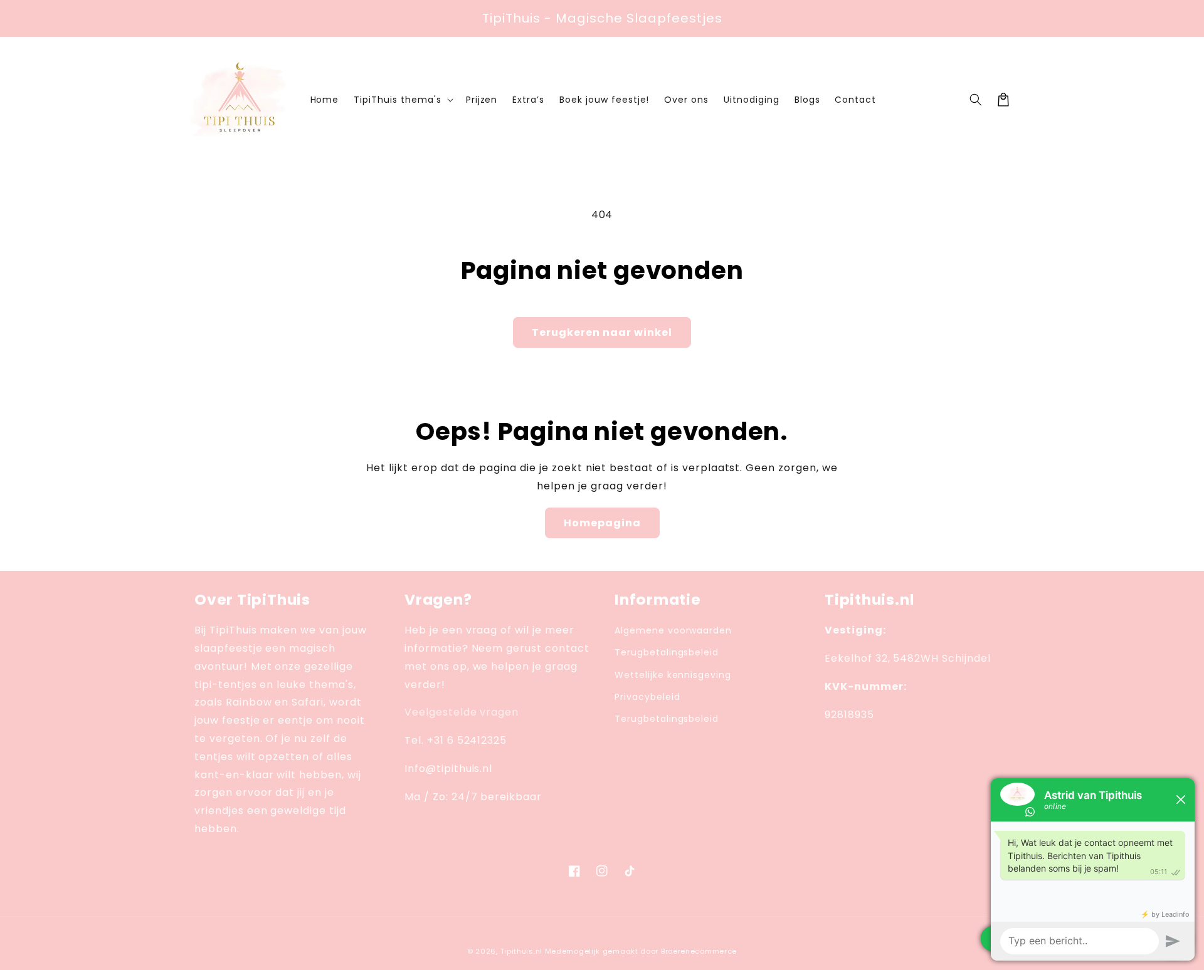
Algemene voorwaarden (673, 630)
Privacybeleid (647, 697)
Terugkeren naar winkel (602, 332)
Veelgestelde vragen (461, 712)
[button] (402, 99)
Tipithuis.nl (521, 951)
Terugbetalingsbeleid (667, 652)
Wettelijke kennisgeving (673, 675)
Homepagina (602, 523)
